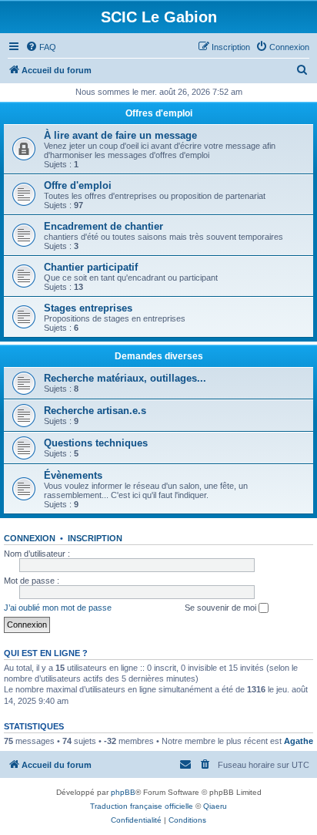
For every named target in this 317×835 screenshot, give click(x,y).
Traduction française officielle (141, 806)
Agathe (298, 741)
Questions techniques (96, 443)
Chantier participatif (91, 267)
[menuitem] (40, 47)
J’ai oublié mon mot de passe (58, 607)
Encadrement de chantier (103, 226)
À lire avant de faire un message (120, 135)
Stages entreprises (88, 308)
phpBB (123, 792)
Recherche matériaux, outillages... (125, 378)
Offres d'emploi (158, 113)
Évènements (73, 475)
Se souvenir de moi (222, 607)
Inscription (95, 538)
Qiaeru (215, 806)
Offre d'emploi (78, 185)
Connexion (29, 538)
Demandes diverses (159, 356)
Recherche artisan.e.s (95, 410)
